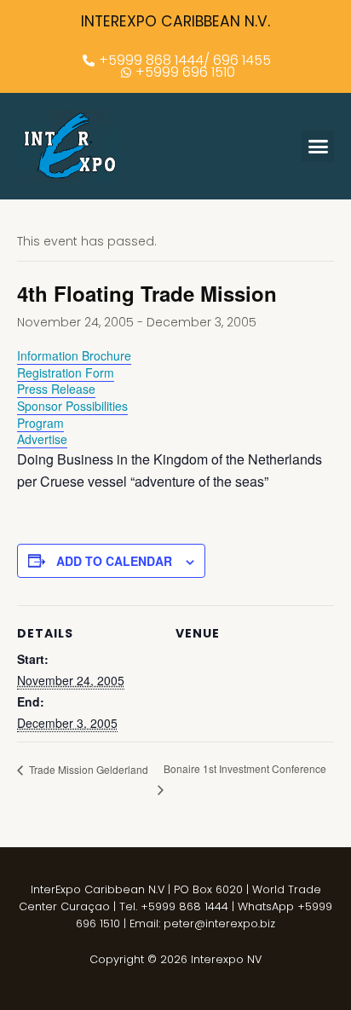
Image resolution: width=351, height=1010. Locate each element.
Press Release (56, 388)
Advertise (42, 438)
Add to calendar (114, 560)
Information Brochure (74, 355)
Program (40, 422)
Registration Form (65, 372)
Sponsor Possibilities (72, 405)
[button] (318, 146)
